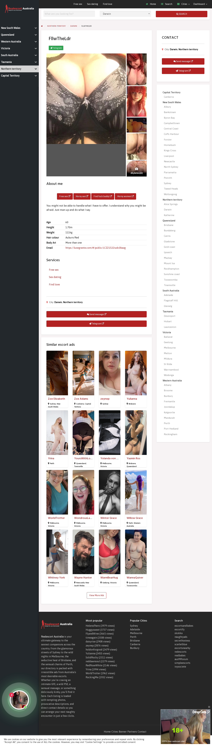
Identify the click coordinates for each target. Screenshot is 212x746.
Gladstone (169, 241)
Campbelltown (172, 123)
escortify (180, 629)
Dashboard (199, 4)
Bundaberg (169, 230)
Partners (132, 731)
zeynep (105, 399)
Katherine (169, 215)
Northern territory (73, 302)
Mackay (168, 258)
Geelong (105, 583)
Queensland (81, 463)
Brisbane (132, 404)
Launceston (170, 327)
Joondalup (169, 407)
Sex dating (92, 4)
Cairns (167, 236)
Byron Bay (169, 117)
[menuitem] (150, 4)
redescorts (180, 651)
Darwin (58, 302)
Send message (96, 314)
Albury (167, 106)
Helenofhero (93, 625)
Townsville (78, 466)
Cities (184, 4)
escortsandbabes (184, 625)
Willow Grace (135, 518)
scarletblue (181, 644)
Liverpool (169, 156)
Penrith (168, 178)
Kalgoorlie (169, 412)
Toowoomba (132, 586)
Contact (142, 731)
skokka (179, 633)
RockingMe (92, 677)
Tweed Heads (171, 188)
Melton (168, 353)
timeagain (91, 637)
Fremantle (169, 401)
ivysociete (180, 666)
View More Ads (96, 595)
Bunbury (168, 396)
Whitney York (56, 577)
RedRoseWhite (94, 665)
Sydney (53, 404)
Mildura (168, 358)
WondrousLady (83, 518)
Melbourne (106, 463)
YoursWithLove (83, 458)
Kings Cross (170, 150)
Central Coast (171, 128)
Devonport (169, 316)
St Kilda (168, 364)
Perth (52, 463)
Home (152, 4)
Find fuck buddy (102, 196)
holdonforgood (94, 649)
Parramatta (170, 172)
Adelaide (168, 295)
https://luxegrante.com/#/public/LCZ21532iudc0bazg (95, 247)
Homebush (170, 145)
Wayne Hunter (83, 577)
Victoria (103, 466)
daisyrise (91, 641)
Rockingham (170, 434)
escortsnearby (182, 648)
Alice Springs (171, 204)
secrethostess (182, 640)
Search (168, 4)
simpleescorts (182, 663)
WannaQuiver (135, 577)
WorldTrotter (56, 518)
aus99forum (181, 659)
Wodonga (169, 375)
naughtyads (181, 637)
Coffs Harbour (171, 134)
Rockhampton (171, 268)
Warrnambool (171, 369)
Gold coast (169, 247)
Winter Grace (108, 518)
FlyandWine (92, 633)
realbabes (180, 655)
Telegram (57, 48)
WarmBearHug (109, 577)
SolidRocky (92, 657)
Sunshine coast (172, 274)
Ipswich (168, 252)
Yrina (51, 458)
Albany (167, 385)
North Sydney (171, 167)
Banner (123, 731)
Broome (168, 390)
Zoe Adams (81, 399)
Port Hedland (171, 428)
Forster (168, 139)
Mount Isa (169, 263)
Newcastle (80, 583)
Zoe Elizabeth (56, 399)
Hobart (168, 321)
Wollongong (170, 194)
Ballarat (168, 337)
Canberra (80, 404)
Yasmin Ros (133, 458)
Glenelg (168, 306)
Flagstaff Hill (171, 300)
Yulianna (132, 399)
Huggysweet (93, 629)
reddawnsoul (93, 661)
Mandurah (169, 418)
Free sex (78, 4)
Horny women (124, 196)
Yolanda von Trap (111, 458)
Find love (107, 4)
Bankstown (170, 112)
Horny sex (81, 196)
